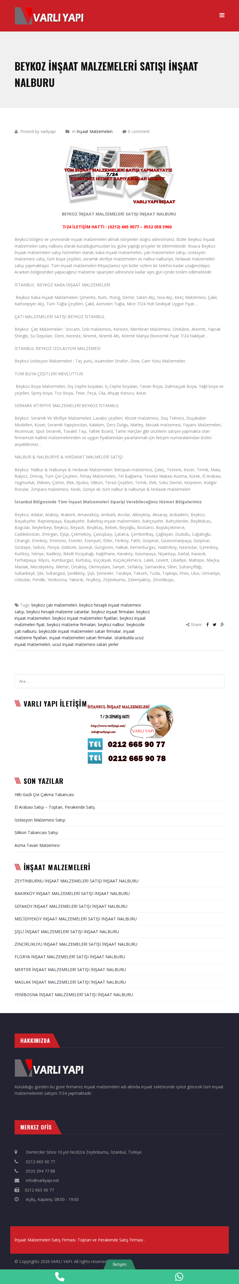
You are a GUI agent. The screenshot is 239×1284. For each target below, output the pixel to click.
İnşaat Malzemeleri (95, 131)
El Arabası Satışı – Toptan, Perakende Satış (55, 807)
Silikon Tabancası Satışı (36, 832)
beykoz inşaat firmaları (113, 611)
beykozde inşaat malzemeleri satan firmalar (80, 631)
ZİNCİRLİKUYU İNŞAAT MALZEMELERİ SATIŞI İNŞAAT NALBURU (76, 944)
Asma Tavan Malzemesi (37, 845)
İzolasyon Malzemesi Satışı (40, 820)
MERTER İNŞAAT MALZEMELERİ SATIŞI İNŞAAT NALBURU (70, 969)
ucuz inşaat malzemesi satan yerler (85, 644)
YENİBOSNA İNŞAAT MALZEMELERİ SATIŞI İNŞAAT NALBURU (74, 994)
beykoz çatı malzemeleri (54, 605)
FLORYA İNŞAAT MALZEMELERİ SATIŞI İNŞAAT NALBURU (70, 956)
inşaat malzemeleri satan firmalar (80, 637)
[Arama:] (119, 677)
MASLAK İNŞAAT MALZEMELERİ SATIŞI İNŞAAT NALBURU (70, 982)
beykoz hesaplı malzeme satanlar (58, 611)
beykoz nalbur (111, 624)
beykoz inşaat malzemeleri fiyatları (84, 618)
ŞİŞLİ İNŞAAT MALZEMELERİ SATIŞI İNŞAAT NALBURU (67, 931)
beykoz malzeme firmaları (71, 624)
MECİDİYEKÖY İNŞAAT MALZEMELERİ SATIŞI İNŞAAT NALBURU (76, 919)
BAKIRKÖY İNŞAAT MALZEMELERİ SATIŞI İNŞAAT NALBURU (72, 893)
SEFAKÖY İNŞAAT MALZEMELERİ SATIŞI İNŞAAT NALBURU (71, 906)
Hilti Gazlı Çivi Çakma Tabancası (44, 794)
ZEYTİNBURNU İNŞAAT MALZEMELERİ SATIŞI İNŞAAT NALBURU (76, 881)
